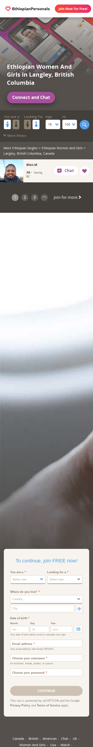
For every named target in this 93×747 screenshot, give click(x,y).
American (50, 738)
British (33, 738)
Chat (64, 738)
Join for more (66, 197)
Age (49, 117)
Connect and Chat (31, 97)
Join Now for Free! (72, 9)
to (64, 117)
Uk (75, 738)
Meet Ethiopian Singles (20, 148)
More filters (16, 135)
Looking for (33, 117)
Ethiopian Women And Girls (62, 148)
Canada (18, 738)
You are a (11, 117)
